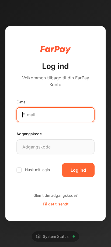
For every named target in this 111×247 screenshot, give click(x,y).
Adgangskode (29, 133)
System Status (55, 236)
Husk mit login (37, 169)
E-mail (21, 102)
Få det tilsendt (55, 204)
